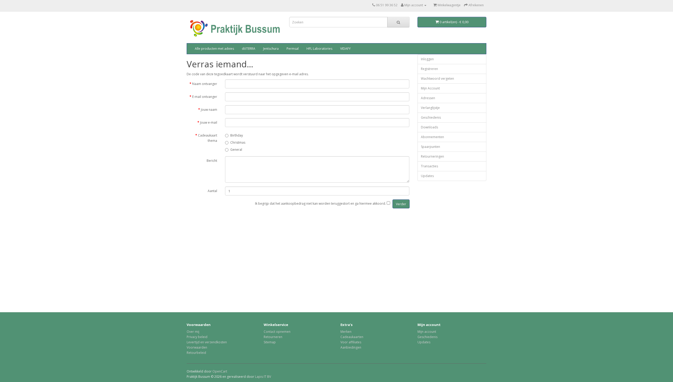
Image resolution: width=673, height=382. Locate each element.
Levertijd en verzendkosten (207, 342)
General (236, 149)
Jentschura (271, 48)
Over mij (193, 331)
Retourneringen (432, 156)
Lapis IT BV (263, 376)
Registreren (429, 69)
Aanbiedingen (350, 347)
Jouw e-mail (208, 122)
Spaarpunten (430, 146)
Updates (427, 176)
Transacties (429, 166)
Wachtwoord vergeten (437, 78)
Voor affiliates (350, 342)
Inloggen (427, 59)
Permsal (293, 48)
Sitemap (270, 342)
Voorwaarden (197, 347)
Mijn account (426, 331)
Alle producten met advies (214, 48)
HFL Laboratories (319, 48)
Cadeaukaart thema (207, 138)
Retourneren (273, 337)
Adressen (428, 98)
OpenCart (219, 371)
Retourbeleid (196, 352)
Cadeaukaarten (351, 337)
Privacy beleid (197, 337)
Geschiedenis (431, 117)
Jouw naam (209, 109)
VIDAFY (345, 48)
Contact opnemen (277, 331)
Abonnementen (432, 137)
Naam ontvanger (204, 84)
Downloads (429, 127)
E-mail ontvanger (204, 96)
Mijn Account (430, 88)
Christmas (237, 142)
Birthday (236, 135)
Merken (345, 331)
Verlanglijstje (430, 107)
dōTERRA (248, 48)
